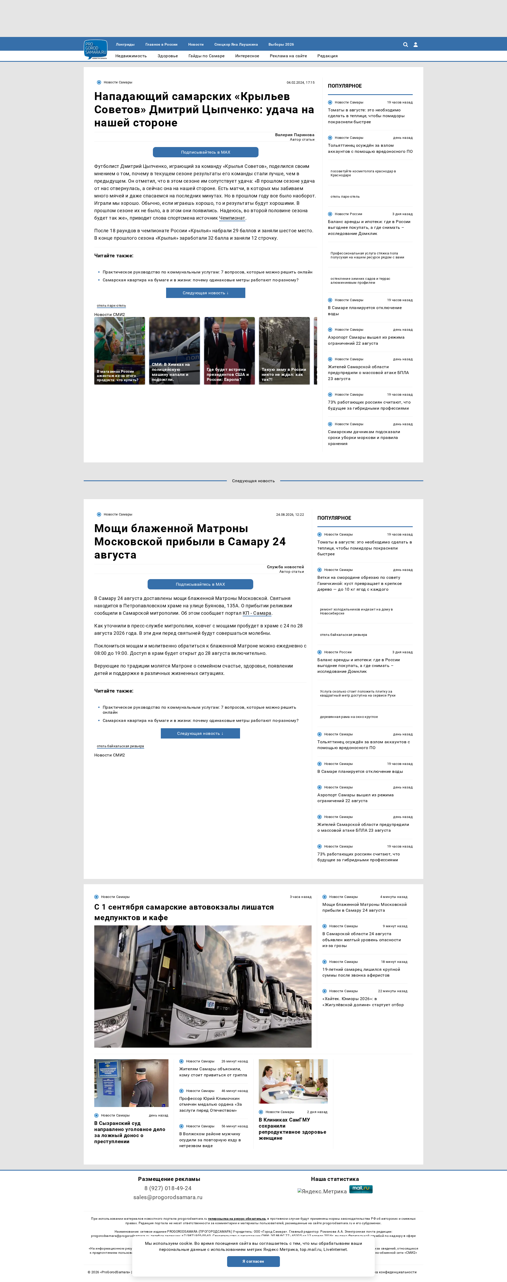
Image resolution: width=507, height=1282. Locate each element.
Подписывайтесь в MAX (206, 152)
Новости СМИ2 (109, 314)
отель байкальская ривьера (120, 746)
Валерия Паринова (295, 134)
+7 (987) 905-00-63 (196, 1236)
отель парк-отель (111, 306)
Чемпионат (232, 218)
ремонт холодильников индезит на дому (355, 609)
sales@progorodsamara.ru (168, 1197)
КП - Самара (257, 613)
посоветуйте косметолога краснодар (362, 171)
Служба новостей (285, 566)
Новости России (348, 214)
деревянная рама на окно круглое (349, 717)
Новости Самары (118, 82)
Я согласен (253, 1261)
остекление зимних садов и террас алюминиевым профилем (360, 281)
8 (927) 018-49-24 (168, 1188)
